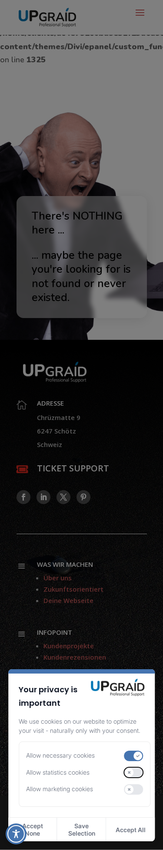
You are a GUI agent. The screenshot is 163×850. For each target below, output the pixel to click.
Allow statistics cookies (58, 772)
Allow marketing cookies (59, 788)
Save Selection (81, 829)
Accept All (131, 829)
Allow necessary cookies (60, 755)
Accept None (32, 829)
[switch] (133, 756)
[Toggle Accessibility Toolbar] (16, 833)
